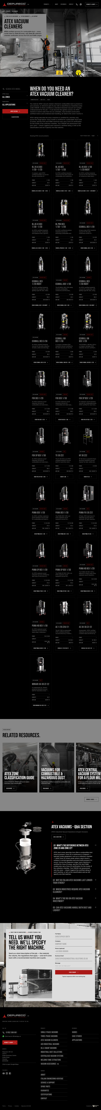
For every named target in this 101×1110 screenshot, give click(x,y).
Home (3, 11)
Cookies (17, 1106)
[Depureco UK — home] (15, 4)
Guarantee (45, 1090)
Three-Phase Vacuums (49, 1036)
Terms (4, 1106)
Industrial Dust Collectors (51, 1052)
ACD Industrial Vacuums (50, 1044)
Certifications (46, 1094)
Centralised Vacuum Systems (52, 1056)
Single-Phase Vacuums (49, 1032)
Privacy (10, 1106)
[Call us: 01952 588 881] (77, 4)
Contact (71, 4)
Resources (63, 4)
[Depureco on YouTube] (3, 1073)
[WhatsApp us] (80, 4)
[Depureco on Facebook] (10, 1073)
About (56, 4)
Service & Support (48, 1082)
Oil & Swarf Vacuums (49, 1048)
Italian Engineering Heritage (52, 1078)
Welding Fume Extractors (51, 1060)
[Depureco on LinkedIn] (7, 1073)
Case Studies (77, 1036)
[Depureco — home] (15, 1016)
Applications (77, 1040)
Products (46, 4)
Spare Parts (45, 1086)
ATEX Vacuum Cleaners (49, 1040)
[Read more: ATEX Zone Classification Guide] (20, 767)
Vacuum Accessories (48, 1063)
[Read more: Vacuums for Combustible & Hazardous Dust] (56, 767)
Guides (74, 1032)
